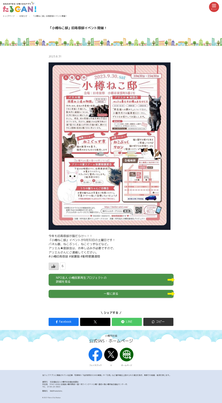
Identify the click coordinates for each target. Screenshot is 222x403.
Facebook (65, 322)
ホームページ (126, 365)
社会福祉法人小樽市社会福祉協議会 (64, 382)
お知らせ (23, 16)
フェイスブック (95, 365)
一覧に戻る (111, 294)
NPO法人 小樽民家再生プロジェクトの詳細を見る (81, 280)
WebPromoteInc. (56, 391)
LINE (129, 322)
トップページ (9, 16)
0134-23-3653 (53, 386)
